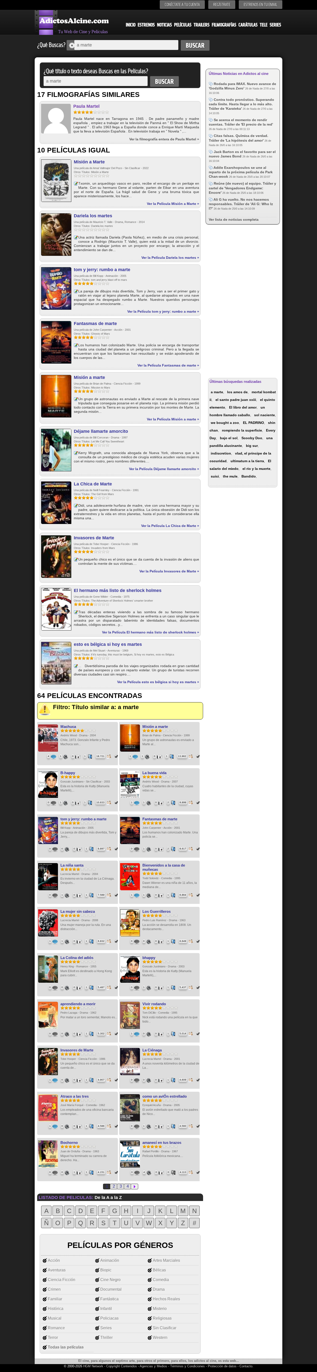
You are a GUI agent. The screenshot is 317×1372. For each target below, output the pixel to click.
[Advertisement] (243, 300)
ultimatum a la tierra (247, 461)
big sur (252, 446)
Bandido (248, 476)
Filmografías (224, 25)
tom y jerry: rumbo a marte (102, 269)
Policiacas (109, 1318)
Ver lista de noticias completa (234, 219)
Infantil (106, 1309)
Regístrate (221, 4)
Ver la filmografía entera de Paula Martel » (164, 139)
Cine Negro (110, 1280)
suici (215, 476)
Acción (54, 1260)
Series (275, 25)
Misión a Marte (89, 161)
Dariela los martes (93, 215)
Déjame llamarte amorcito (101, 431)
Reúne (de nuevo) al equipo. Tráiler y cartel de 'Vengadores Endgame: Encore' (242, 187)
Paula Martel (86, 106)
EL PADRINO (253, 423)
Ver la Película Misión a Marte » (173, 204)
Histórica (55, 1309)
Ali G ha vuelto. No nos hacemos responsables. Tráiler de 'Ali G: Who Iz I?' (241, 203)
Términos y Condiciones (188, 1366)
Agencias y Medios (153, 1366)
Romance (56, 1328)
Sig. (134, 1186)
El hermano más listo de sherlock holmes (117, 590)
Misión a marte (89, 377)
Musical (54, 1318)
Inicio (130, 25)
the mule (230, 476)
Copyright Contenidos (121, 1366)
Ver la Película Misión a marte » (173, 419)
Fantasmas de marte (95, 323)
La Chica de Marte (93, 483)
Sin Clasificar (164, 1328)
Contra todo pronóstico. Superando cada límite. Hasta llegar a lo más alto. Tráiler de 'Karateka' (241, 104)
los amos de (237, 392)
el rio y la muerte (256, 469)
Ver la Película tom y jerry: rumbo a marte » (163, 311)
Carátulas (248, 25)
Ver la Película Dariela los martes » (170, 258)
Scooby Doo (251, 438)
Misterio (160, 1309)
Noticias (164, 25)
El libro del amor (243, 407)
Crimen (54, 1289)
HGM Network (93, 1366)
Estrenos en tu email (260, 4)
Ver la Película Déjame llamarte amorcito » (164, 469)
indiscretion (221, 453)
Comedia (161, 1280)
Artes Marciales (166, 1260)
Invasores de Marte (94, 537)
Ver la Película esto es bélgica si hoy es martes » (158, 682)
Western (160, 1337)
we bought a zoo (225, 423)
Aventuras (57, 1270)
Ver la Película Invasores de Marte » (169, 571)
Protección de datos (222, 1366)
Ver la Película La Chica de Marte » (170, 526)
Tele (263, 25)
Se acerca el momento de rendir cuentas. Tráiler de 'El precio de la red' (241, 122)
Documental (111, 1289)
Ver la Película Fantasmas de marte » (168, 365)
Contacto (245, 1366)
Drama (159, 1289)
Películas (182, 25)
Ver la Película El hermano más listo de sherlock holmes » (150, 632)
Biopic (105, 1270)
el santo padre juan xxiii (235, 400)
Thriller (106, 1337)
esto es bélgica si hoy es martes (108, 644)
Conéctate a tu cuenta (182, 4)
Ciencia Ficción (61, 1280)
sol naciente (264, 415)
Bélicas (159, 1270)
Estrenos (146, 25)
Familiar (55, 1299)
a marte (217, 392)
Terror (53, 1337)
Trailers (202, 25)
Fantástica (109, 1299)
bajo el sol (229, 438)
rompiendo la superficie (242, 430)
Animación (109, 1260)
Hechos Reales (166, 1299)
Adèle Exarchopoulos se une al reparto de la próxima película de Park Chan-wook (241, 172)
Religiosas (162, 1318)
